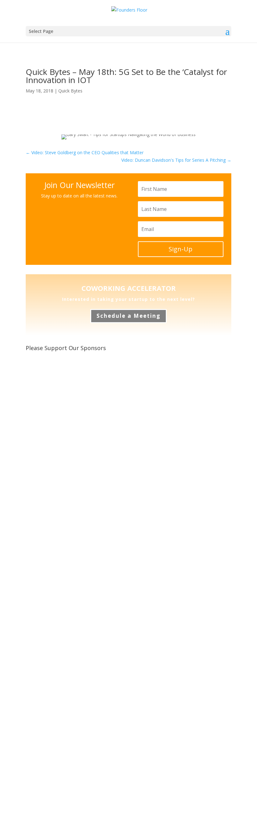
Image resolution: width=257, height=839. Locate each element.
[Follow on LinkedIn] (73, 110)
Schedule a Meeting (128, 315)
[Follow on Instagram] (85, 110)
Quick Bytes (70, 91)
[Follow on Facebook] (60, 110)
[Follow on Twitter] (35, 110)
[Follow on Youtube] (48, 110)
